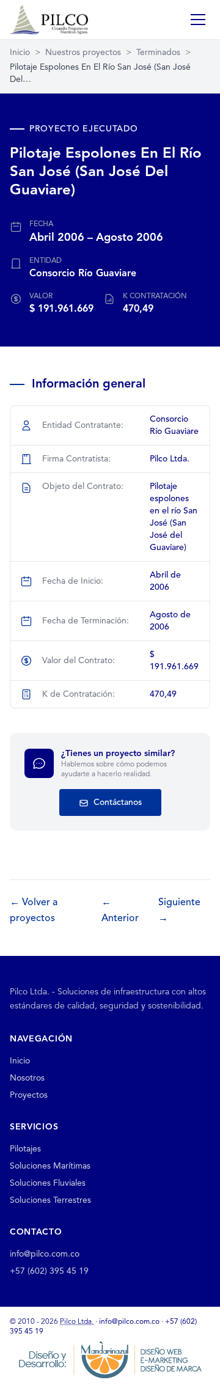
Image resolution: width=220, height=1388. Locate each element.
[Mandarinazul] (110, 1359)
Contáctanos (116, 802)
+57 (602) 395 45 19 (49, 1271)
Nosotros (27, 1078)
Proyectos (29, 1095)
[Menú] (198, 19)
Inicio (20, 52)
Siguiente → (179, 910)
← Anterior (120, 910)
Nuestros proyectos (83, 52)
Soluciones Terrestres (50, 1200)
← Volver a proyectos (33, 910)
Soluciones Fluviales (48, 1183)
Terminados (158, 52)
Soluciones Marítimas (50, 1166)
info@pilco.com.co (44, 1254)
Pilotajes (25, 1149)
